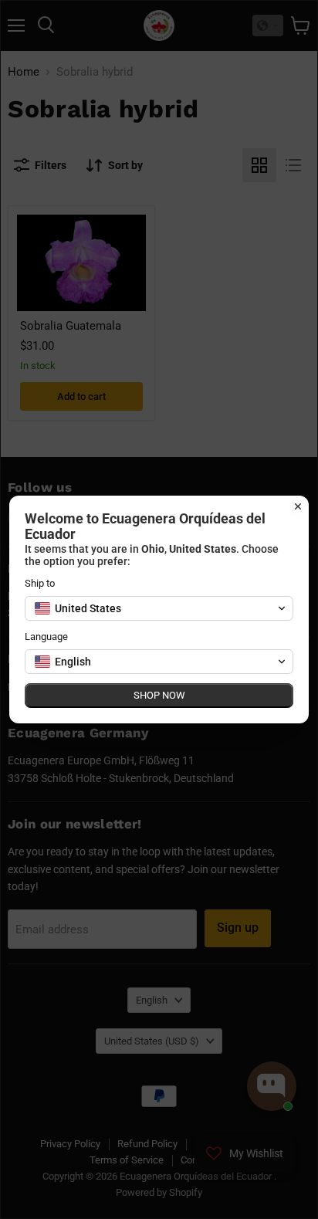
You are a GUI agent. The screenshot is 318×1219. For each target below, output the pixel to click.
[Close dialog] (298, 506)
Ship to (40, 583)
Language (46, 636)
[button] (159, 608)
